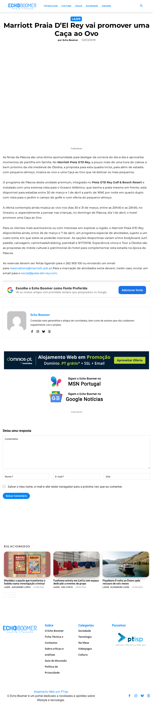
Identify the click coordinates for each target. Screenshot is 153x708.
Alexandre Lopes (21, 587)
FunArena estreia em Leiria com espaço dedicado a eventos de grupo (76, 582)
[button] (141, 6)
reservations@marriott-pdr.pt (31, 268)
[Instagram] (37, 330)
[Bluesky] (43, 330)
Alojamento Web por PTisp (51, 691)
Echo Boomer (70, 40)
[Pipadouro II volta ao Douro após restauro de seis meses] (126, 564)
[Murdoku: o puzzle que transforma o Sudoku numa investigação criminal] (27, 564)
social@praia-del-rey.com (39, 273)
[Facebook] (31, 330)
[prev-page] (6, 595)
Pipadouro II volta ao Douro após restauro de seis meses (121, 582)
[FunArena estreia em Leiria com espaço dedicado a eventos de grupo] (76, 564)
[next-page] (12, 595)
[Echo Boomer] (22, 6)
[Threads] (49, 330)
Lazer (76, 19)
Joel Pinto (67, 587)
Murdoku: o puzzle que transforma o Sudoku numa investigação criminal (24, 582)
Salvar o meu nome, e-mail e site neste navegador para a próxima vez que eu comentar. (65, 486)
